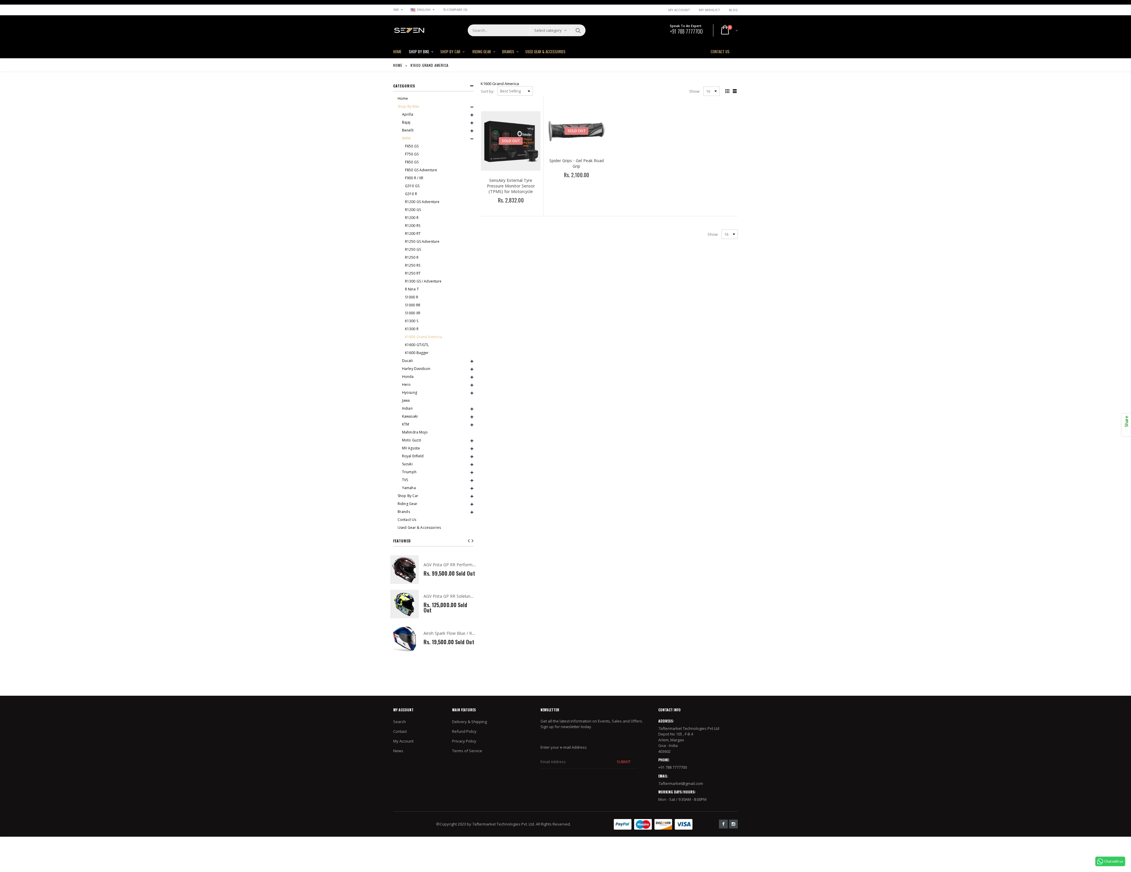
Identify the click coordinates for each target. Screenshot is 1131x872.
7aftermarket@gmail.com (680, 783)
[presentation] (473, 541)
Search (578, 30)
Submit (623, 761)
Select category (548, 30)
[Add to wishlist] (497, 210)
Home (397, 65)
